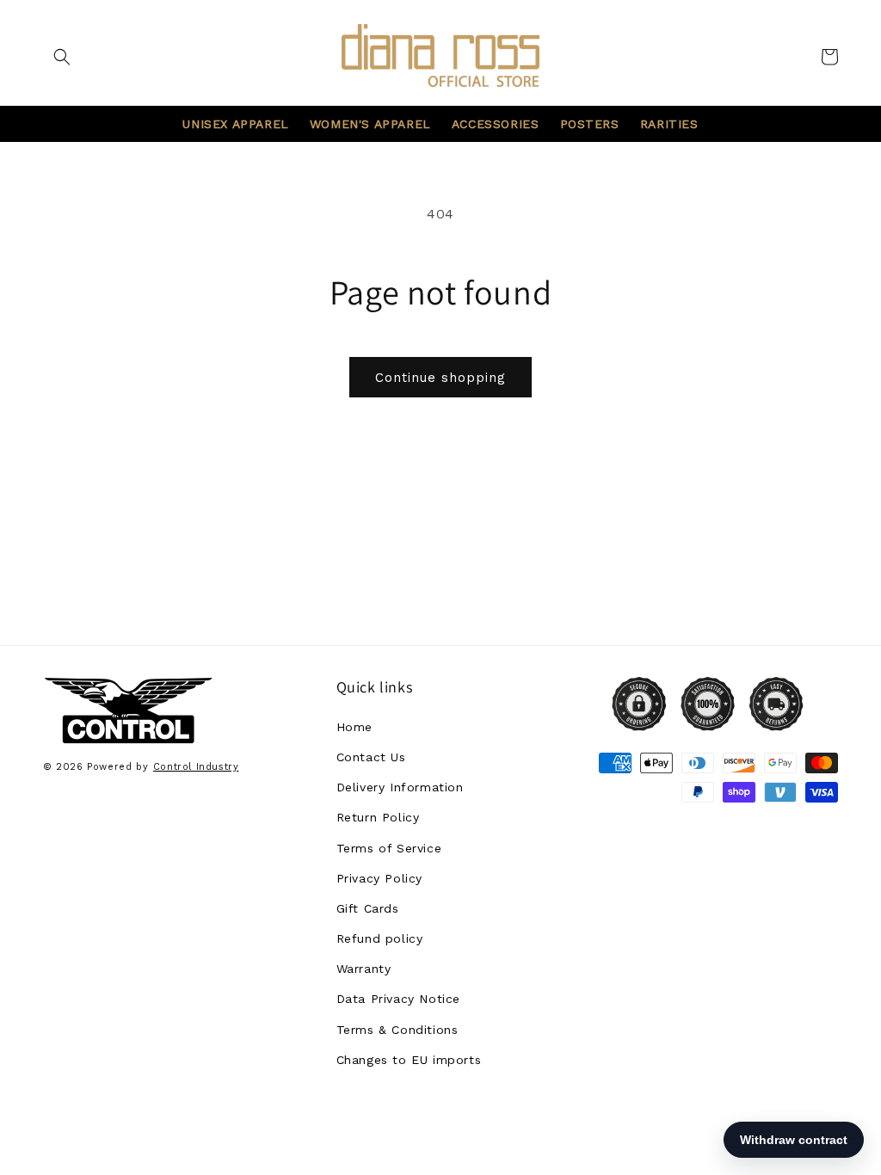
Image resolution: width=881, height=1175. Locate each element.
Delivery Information (400, 787)
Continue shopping (440, 377)
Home (354, 727)
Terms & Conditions (397, 1030)
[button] (62, 57)
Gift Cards (367, 908)
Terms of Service (389, 848)
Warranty (363, 968)
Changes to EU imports (409, 1060)
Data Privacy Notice (398, 999)
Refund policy (379, 938)
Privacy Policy (379, 878)
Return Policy (378, 817)
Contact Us (371, 757)
